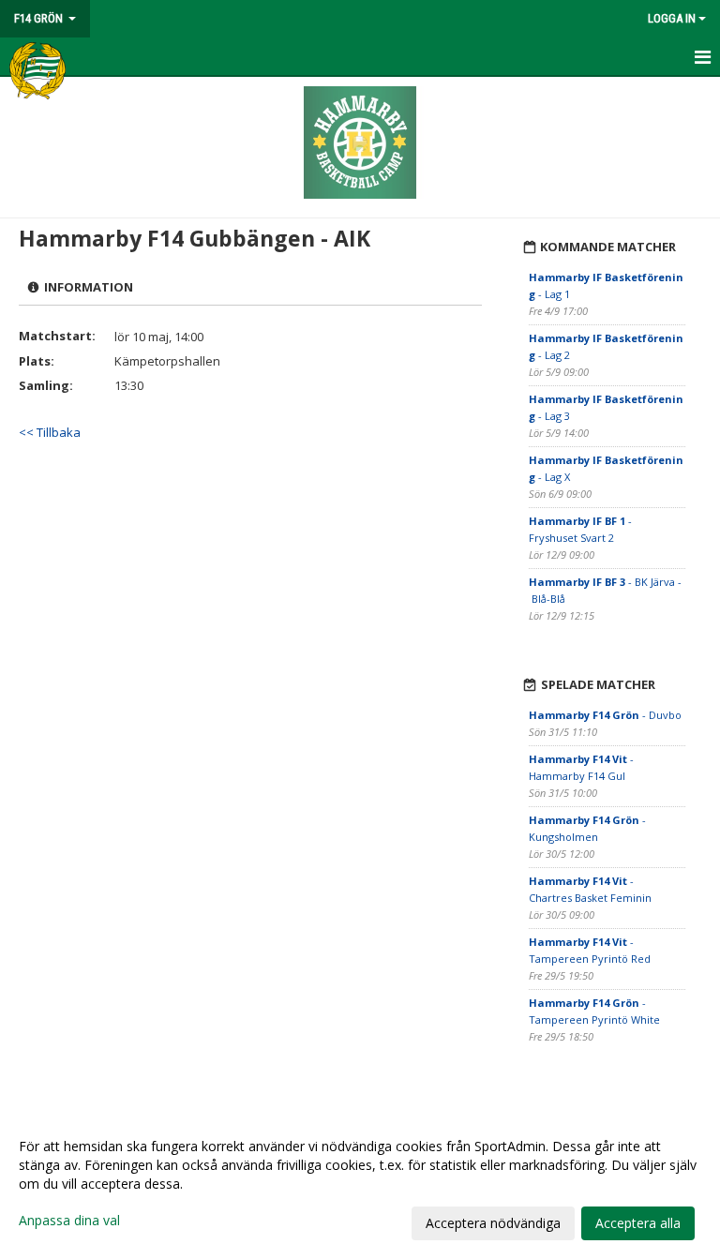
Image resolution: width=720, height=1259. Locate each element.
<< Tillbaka (50, 432)
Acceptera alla (638, 1223)
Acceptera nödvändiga (493, 1223)
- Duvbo (605, 715)
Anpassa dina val (69, 1220)
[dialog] (360, 1184)
